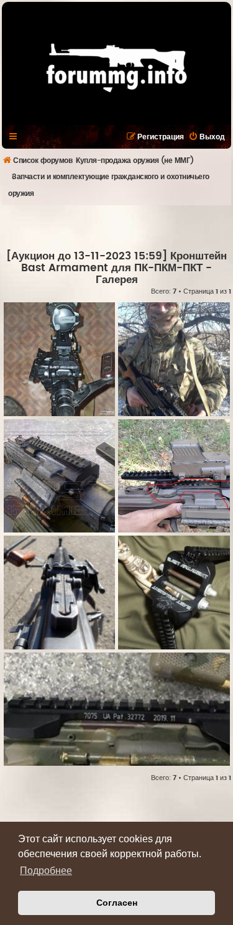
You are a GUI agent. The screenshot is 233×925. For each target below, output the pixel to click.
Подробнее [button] (46, 870)
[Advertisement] (117, 227)
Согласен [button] (116, 903)
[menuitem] (206, 137)
